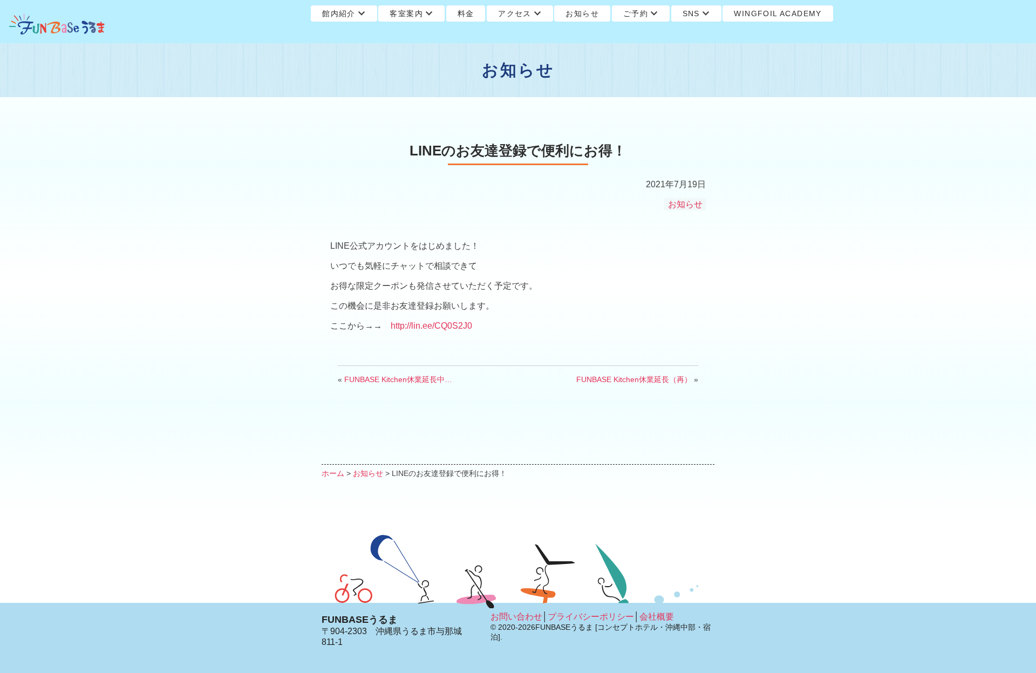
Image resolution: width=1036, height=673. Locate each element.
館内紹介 (339, 13)
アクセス (514, 13)
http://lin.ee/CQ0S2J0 (431, 325)
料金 (466, 13)
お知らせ (582, 13)
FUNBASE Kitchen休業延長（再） (634, 379)
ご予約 (635, 13)
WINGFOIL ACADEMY (777, 13)
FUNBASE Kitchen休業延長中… (398, 379)
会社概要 (656, 616)
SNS (691, 13)
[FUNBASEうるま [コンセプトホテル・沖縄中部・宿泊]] (57, 24)
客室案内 (406, 13)
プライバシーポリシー (591, 616)
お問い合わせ (516, 616)
